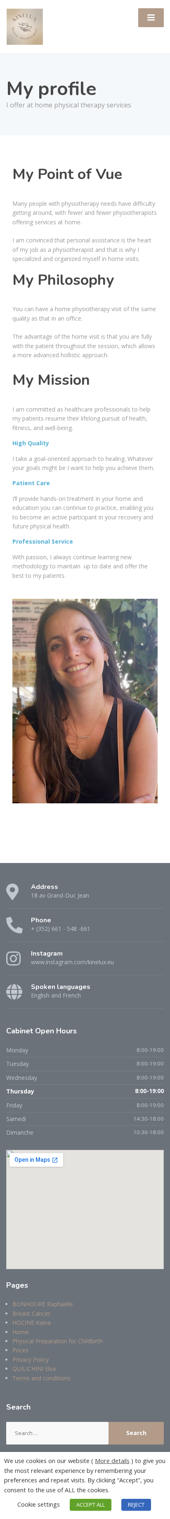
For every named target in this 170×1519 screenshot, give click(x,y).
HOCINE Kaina (31, 1322)
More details (112, 1460)
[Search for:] (57, 1433)
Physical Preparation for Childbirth (57, 1341)
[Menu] (151, 17)
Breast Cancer (31, 1313)
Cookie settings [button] (38, 1504)
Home (20, 1332)
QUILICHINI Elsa (34, 1368)
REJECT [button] (136, 1504)
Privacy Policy (30, 1359)
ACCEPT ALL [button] (90, 1504)
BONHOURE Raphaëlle (42, 1304)
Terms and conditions (41, 1378)
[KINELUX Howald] (24, 26)
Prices (20, 1350)
